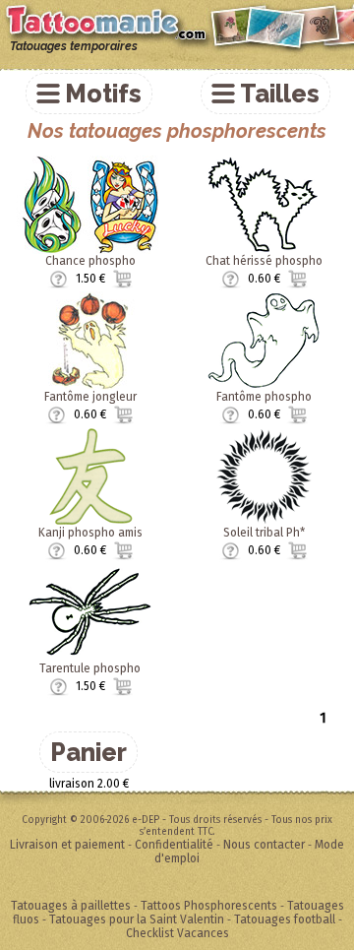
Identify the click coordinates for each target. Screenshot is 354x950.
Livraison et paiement (67, 845)
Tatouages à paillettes (71, 906)
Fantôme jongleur (90, 397)
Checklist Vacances (177, 933)
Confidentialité (174, 845)
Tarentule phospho (90, 668)
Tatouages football (284, 919)
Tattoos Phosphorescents (209, 906)
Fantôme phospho (264, 397)
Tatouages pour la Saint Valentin (136, 919)
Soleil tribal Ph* (264, 532)
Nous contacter (264, 845)
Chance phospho (90, 261)
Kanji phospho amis (90, 532)
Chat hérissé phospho (264, 261)
